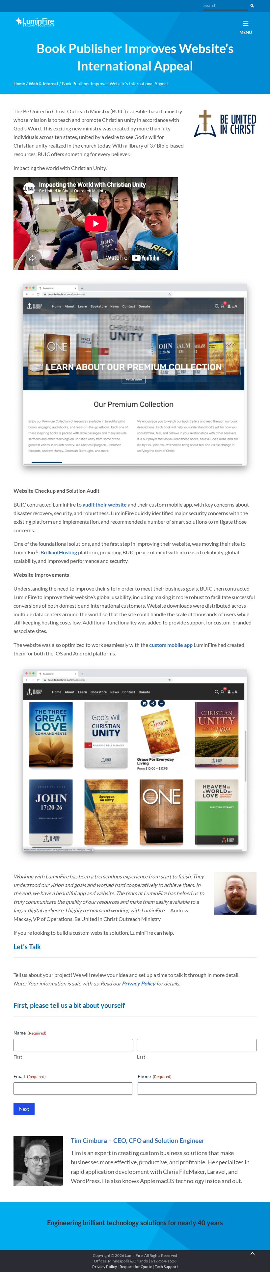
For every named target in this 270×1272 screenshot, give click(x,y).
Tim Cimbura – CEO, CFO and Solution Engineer (137, 1140)
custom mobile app (171, 645)
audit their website (105, 504)
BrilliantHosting (58, 552)
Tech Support (166, 1266)
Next (24, 1109)
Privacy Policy (138, 983)
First (18, 1057)
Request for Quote (136, 1266)
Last (141, 1057)
